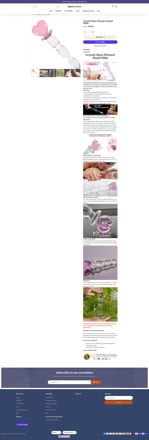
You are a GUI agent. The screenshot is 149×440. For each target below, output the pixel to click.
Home (51, 11)
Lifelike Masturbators (88, 11)
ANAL (78, 11)
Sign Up (95, 382)
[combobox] (44, 7)
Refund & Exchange (51, 403)
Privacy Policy (49, 397)
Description (86, 49)
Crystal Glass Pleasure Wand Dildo (43, 14)
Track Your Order (50, 410)
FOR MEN (58, 11)
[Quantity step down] (85, 32)
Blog (98, 11)
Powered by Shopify (21, 433)
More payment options (100, 46)
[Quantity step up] (93, 32)
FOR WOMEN (68, 11)
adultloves (12, 433)
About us (48, 406)
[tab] (87, 50)
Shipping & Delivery (51, 400)
